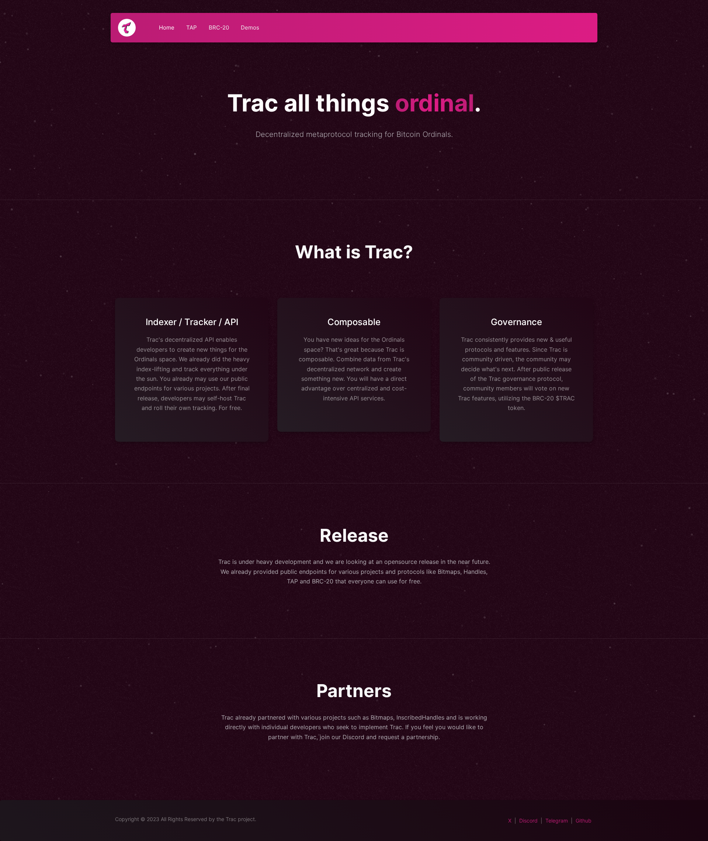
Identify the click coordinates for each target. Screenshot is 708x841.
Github (583, 820)
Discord (528, 820)
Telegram (556, 820)
